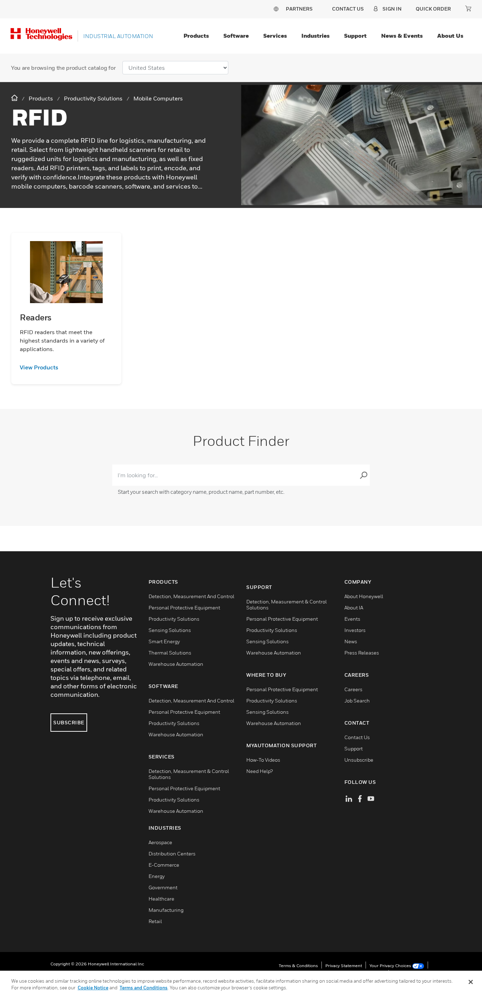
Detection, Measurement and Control (191, 596)
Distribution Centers (172, 853)
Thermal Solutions (170, 653)
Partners (299, 9)
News (350, 641)
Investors (355, 630)
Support (355, 35)
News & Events (402, 35)
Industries (315, 35)
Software (236, 35)
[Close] (470, 982)
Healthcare (161, 899)
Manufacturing (166, 910)
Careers (353, 689)
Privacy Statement (343, 965)
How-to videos (263, 760)
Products (196, 35)
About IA (353, 607)
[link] (66, 367)
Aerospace (160, 842)
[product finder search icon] (363, 475)
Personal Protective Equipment (184, 607)
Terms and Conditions (144, 987)
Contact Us (357, 737)
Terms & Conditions (298, 965)
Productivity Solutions (174, 619)
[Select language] (276, 9)
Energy (157, 876)
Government (163, 887)
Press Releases (361, 653)
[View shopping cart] (468, 8)
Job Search (357, 701)
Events (352, 619)
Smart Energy (164, 641)
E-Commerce (164, 865)
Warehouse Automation (176, 664)
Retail (155, 921)
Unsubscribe (358, 760)
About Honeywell (363, 596)
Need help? (259, 771)
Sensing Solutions (170, 630)
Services (275, 35)
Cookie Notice (93, 987)
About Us (450, 35)
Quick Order (433, 9)
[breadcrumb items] (15, 98)
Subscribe (68, 722)
